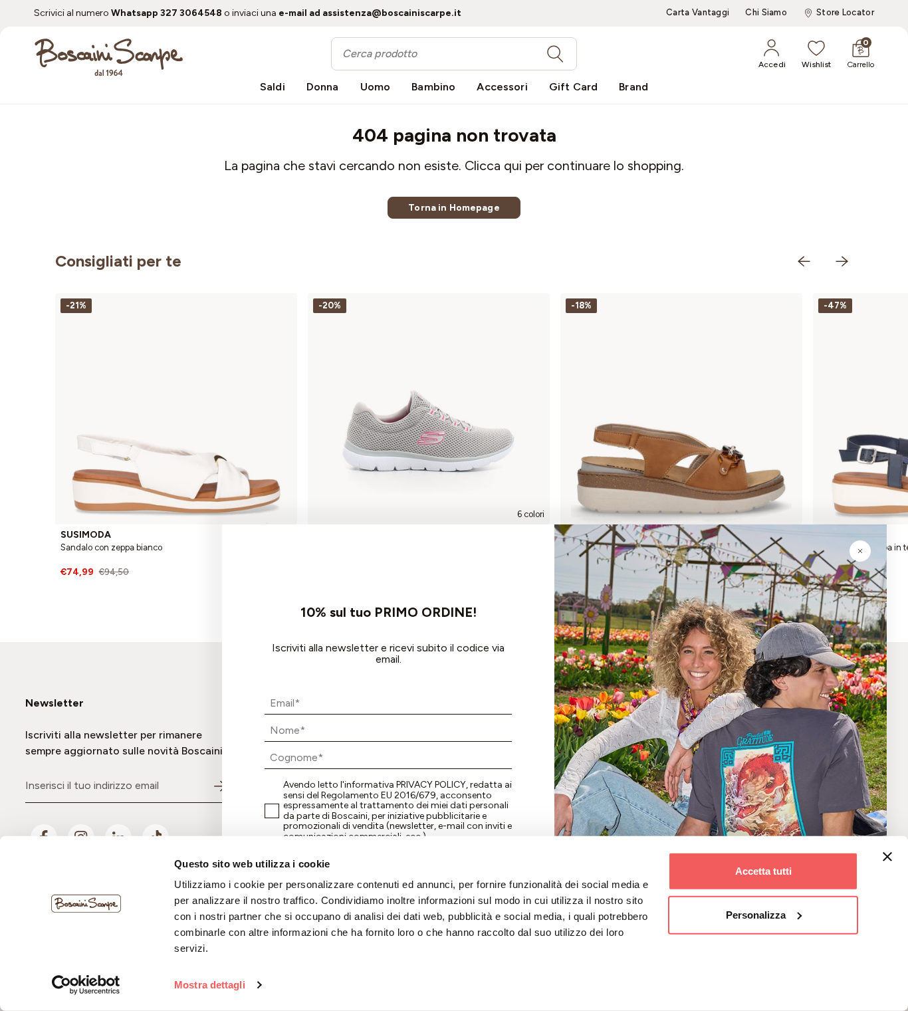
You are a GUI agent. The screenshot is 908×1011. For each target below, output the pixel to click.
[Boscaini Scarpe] (108, 57)
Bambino (433, 86)
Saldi (272, 86)
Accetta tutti (763, 871)
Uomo (375, 86)
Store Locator (845, 12)
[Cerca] (555, 53)
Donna (322, 86)
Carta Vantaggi (697, 12)
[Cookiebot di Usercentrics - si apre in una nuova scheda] (86, 985)
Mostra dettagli (209, 984)
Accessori (502, 86)
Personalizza (756, 914)
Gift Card (573, 86)
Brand (633, 86)
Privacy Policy (431, 784)
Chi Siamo (766, 12)
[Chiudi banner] (887, 856)
